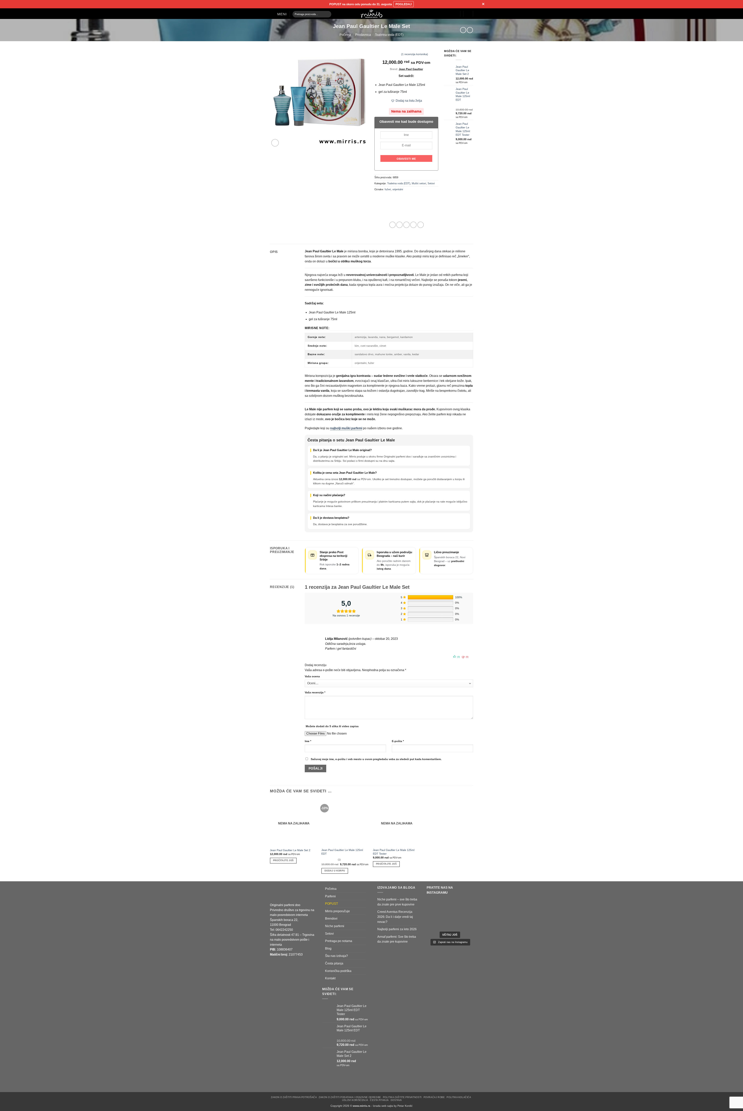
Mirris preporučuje (337, 911)
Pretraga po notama (338, 941)
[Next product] (463, 30)
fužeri (388, 189)
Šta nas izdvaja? (336, 956)
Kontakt (330, 978)
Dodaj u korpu (334, 871)
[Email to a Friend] (406, 225)
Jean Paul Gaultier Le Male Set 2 (290, 850)
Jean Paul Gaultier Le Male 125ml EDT (342, 851)
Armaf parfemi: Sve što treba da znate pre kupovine (396, 939)
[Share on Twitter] (399, 225)
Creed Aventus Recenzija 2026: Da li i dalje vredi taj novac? (395, 916)
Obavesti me (406, 158)
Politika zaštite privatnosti (402, 1097)
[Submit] (327, 14)
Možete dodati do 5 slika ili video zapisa (332, 726)
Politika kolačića (459, 1097)
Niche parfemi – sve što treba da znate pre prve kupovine (397, 902)
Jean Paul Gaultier (411, 69)
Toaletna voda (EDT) (389, 34)
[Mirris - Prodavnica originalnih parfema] (371, 13)
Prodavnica (363, 34)
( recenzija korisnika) (414, 53)
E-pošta (398, 741)
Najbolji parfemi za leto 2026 (397, 929)
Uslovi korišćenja (355, 1100)
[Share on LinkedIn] (420, 225)
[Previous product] (470, 30)
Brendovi (331, 918)
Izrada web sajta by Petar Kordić (393, 1105)
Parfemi (330, 896)
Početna (345, 34)
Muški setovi (419, 183)
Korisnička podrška (338, 971)
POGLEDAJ (403, 4)
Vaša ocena (312, 676)
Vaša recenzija (315, 692)
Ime (308, 741)
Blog (328, 948)
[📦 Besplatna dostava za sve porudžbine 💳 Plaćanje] (438, 907)
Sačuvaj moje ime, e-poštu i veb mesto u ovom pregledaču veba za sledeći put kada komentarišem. (376, 759)
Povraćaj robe (434, 1097)
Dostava (396, 1100)
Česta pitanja (334, 963)
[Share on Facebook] (392, 225)
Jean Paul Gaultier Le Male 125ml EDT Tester (393, 851)
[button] (278, 14)
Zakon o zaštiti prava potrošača (294, 1097)
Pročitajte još (283, 860)
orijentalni (397, 189)
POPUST (331, 903)
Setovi (431, 183)
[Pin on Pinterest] (413, 225)
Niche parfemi (334, 926)
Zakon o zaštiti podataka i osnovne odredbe (350, 1097)
